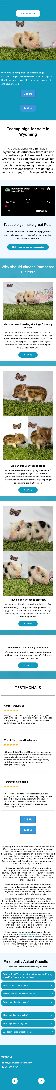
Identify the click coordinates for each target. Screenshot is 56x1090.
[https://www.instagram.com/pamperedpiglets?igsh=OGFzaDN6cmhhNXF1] (41, 1081)
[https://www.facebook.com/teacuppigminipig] (15, 1081)
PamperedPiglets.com (29, 934)
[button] (2, 5)
